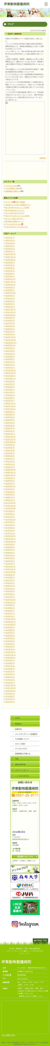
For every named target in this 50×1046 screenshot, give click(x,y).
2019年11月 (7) (10, 439)
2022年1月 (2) (10, 367)
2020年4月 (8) (10, 426)
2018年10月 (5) (10, 475)
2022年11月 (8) (10, 340)
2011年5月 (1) (10, 702)
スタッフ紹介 (20, 744)
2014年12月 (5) (10, 600)
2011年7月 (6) (10, 699)
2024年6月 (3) (10, 296)
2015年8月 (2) (10, 577)
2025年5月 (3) (10, 271)
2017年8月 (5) (10, 514)
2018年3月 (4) (10, 494)
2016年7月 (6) (10, 550)
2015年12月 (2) (10, 566)
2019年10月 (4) (10, 442)
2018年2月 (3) (10, 497)
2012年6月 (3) (10, 669)
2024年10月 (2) (10, 285)
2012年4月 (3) (10, 674)
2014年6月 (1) (10, 608)
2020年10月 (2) (10, 409)
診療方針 (18, 729)
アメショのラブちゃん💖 (14, 224)
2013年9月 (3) (10, 627)
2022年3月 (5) (10, 362)
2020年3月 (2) (10, 428)
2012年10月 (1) (10, 658)
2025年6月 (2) (10, 268)
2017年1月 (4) (10, 533)
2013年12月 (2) (10, 619)
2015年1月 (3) (10, 597)
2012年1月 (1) (10, 683)
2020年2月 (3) (10, 431)
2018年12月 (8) (10, 470)
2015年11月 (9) (10, 569)
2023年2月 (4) (10, 331)
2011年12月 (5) (10, 685)
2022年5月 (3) (10, 356)
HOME (17, 718)
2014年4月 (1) (10, 611)
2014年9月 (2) (10, 605)
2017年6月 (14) (10, 519)
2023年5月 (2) (10, 329)
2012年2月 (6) (10, 680)
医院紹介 (18, 724)
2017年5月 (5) (10, 522)
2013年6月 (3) (10, 635)
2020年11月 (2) (10, 406)
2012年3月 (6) (10, 677)
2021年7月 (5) (10, 384)
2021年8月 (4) (10, 381)
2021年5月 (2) (10, 390)
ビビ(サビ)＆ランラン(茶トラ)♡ (16, 227)
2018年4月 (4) (10, 492)
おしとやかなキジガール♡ (14, 213)
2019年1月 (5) (10, 467)
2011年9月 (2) (10, 694)
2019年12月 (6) (10, 437)
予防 (17, 759)
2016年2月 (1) (10, 561)
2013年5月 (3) (10, 638)
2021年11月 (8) (10, 373)
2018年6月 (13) (10, 486)
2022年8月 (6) (10, 348)
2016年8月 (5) (10, 547)
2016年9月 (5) (10, 544)
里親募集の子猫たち (12, 191)
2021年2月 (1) (10, 398)
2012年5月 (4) (10, 671)
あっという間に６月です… (14, 219)
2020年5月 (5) (10, 423)
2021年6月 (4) (10, 387)
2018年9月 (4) (10, 478)
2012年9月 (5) (10, 660)
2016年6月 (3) (10, 553)
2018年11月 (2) (10, 472)
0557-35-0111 (22, 979)
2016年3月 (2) (10, 558)
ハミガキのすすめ (22, 776)
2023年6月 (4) (10, 326)
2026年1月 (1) (10, 251)
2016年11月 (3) (10, 539)
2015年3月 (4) (10, 591)
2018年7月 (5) (10, 483)
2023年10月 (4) (10, 315)
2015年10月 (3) (10, 572)
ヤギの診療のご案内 (12, 188)
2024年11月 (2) (10, 282)
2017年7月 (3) (10, 517)
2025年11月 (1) (10, 257)
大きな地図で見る (18, 832)
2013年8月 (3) (10, 630)
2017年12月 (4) (10, 503)
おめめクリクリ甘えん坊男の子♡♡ (18, 205)
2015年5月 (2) (10, 586)
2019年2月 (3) (10, 464)
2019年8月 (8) (10, 448)
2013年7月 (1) (10, 633)
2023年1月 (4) (10, 334)
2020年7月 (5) (10, 417)
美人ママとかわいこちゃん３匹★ (17, 216)
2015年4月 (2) (10, 589)
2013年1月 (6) (10, 649)
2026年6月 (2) (10, 240)
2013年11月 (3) (10, 622)
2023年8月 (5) (10, 320)
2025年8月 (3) (10, 262)
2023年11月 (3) (10, 312)
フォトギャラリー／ (26, 734)
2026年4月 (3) (10, 243)
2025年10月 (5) (10, 260)
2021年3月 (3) (10, 395)
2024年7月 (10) (10, 293)
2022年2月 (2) (10, 365)
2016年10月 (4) (10, 542)
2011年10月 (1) (10, 691)
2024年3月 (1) (10, 301)
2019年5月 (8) (10, 456)
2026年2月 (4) (10, 249)
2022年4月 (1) (10, 359)
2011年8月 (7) (10, 696)
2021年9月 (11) (10, 378)
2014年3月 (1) (10, 613)
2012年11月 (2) (10, 655)
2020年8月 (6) (10, 414)
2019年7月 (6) (10, 450)
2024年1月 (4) (10, 307)
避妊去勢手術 (20, 764)
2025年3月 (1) (10, 276)
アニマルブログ (10, 186)
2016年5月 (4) (10, 555)
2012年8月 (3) (10, 663)
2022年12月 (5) (10, 337)
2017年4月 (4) (10, 525)
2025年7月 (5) (10, 265)
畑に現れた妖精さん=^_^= (14, 221)
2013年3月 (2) (10, 644)
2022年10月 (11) (10, 343)
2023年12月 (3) (10, 309)
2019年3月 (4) (10, 461)
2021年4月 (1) (10, 392)
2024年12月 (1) (10, 279)
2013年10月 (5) (10, 624)
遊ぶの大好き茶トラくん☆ (14, 210)
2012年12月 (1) (10, 652)
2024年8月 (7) (10, 290)
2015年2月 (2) (10, 594)
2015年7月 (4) (10, 580)
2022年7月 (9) (10, 351)
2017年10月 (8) (10, 508)
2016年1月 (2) (10, 564)
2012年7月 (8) (10, 666)
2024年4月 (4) (10, 298)
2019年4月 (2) (10, 459)
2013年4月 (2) (10, 641)
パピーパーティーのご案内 (16, 951)
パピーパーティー (22, 770)
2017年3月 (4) (10, 528)
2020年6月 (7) (10, 420)
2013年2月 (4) (10, 647)
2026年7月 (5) (10, 238)
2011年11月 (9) (10, 688)
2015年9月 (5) (10, 575)
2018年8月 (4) (10, 481)
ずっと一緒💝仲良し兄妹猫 (15, 202)
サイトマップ (24, 953)
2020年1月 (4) (10, 434)
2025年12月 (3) (10, 254)
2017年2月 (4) (10, 531)
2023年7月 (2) (10, 323)
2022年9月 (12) (10, 345)
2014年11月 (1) (10, 602)
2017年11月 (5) (10, 506)
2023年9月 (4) (10, 318)
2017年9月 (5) (10, 511)
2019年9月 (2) (10, 445)
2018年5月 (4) (10, 489)
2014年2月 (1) (10, 616)
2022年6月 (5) (10, 354)
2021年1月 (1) (10, 401)
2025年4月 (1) (10, 274)
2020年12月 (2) (10, 403)
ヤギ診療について (22, 739)
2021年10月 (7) (10, 376)
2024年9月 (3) (10, 287)
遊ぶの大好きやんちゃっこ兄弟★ (17, 207)
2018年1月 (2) (10, 500)
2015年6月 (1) (10, 583)
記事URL (43, 158)
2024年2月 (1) (10, 304)
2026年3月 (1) (10, 246)
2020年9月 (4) (10, 412)
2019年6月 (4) (10, 453)
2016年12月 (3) (10, 536)
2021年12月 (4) (10, 370)
